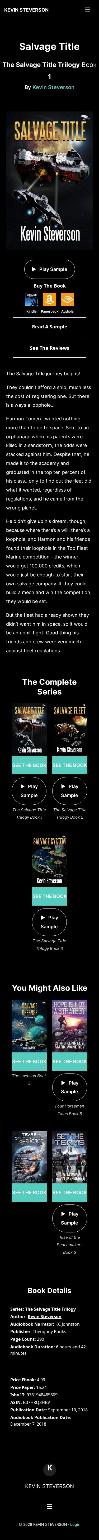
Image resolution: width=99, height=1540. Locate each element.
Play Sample (52, 269)
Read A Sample (49, 326)
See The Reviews (49, 348)
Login (75, 1524)
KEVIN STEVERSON (49, 1486)
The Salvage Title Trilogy (50, 1309)
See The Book (29, 765)
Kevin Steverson (53, 87)
